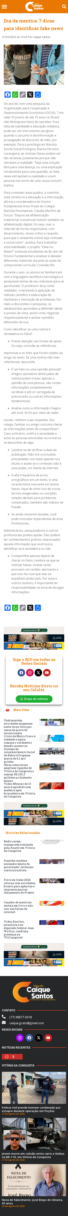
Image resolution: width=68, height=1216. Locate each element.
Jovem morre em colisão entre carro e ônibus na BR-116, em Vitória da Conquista (33, 1155)
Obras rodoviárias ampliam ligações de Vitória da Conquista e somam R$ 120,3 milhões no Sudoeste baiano (19, 773)
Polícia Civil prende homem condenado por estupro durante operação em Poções (31, 1109)
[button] (4, 6)
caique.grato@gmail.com (26, 1023)
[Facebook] (21, 672)
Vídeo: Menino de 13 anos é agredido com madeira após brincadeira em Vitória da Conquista (19, 790)
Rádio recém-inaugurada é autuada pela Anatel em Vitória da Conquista (19, 846)
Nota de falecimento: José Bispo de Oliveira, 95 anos (32, 1201)
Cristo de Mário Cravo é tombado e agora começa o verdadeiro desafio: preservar (20, 740)
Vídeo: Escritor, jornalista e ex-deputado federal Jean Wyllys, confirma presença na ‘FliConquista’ (19, 929)
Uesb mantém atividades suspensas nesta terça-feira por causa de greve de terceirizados (18, 727)
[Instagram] (30, 672)
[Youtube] (47, 672)
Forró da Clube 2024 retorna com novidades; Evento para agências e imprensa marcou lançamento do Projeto (20, 886)
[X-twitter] (38, 672)
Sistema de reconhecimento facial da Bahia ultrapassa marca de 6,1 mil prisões (19, 755)
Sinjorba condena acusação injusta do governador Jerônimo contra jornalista (18, 865)
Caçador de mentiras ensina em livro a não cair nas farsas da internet (18, 907)
